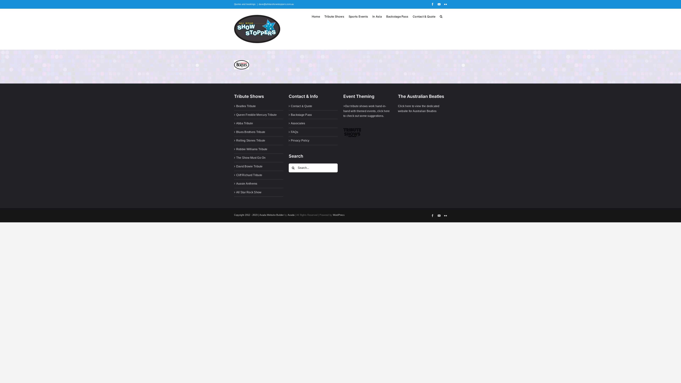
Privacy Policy (300, 140)
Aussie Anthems (246, 183)
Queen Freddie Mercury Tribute (256, 114)
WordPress (339, 215)
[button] (441, 16)
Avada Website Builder (271, 215)
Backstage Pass (301, 114)
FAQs (294, 132)
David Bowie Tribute (249, 166)
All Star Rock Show (248, 192)
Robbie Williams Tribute (251, 149)
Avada (291, 215)
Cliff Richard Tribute (249, 175)
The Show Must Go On (251, 157)
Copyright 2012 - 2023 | (246, 215)
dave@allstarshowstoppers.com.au (276, 4)
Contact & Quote (301, 106)
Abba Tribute (244, 123)
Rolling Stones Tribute (250, 140)
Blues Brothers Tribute (250, 132)
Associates (298, 123)
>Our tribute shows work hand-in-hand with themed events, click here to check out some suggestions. (366, 111)
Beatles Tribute (246, 106)
